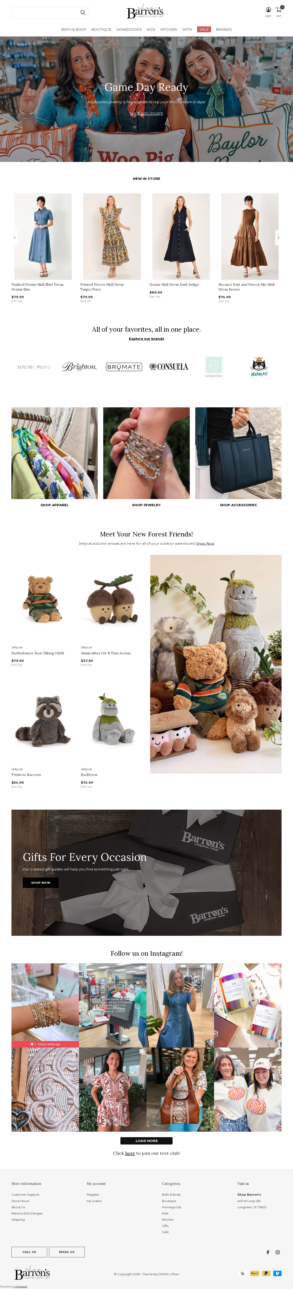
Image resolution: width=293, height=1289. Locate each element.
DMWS (163, 1274)
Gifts (187, 29)
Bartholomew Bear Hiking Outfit (37, 653)
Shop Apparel (55, 505)
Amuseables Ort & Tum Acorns (106, 653)
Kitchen (168, 29)
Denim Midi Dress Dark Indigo (174, 284)
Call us (29, 1252)
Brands (224, 29)
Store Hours (20, 1201)
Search (82, 12)
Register (93, 1194)
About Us (18, 1207)
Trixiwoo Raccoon (26, 774)
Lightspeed (20, 1286)
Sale (204, 29)
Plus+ (175, 1274)
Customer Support (25, 1194)
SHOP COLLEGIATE (146, 113)
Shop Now (205, 543)
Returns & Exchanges (27, 1213)
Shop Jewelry (146, 505)
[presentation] (14, 238)
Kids (151, 29)
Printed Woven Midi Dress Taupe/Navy (102, 287)
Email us (66, 1252)
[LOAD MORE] (146, 1141)
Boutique (101, 29)
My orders (94, 1201)
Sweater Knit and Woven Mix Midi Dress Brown (246, 287)
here (130, 1153)
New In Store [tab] (146, 178)
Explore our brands (146, 338)
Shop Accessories (238, 505)
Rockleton (89, 774)
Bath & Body (73, 29)
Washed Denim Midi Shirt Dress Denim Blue (37, 287)
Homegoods (129, 29)
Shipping (18, 1219)
